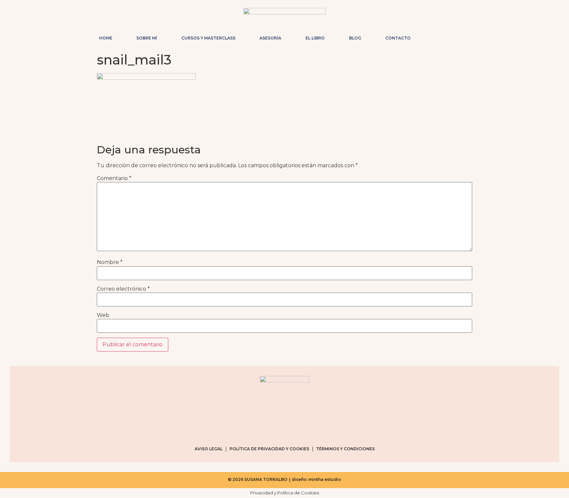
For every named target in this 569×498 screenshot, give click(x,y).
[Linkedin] (468, 36)
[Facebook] (447, 36)
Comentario (114, 178)
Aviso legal (209, 448)
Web (103, 315)
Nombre (109, 262)
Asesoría (270, 38)
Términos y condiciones (345, 448)
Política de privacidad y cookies (269, 448)
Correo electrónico (123, 289)
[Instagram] (437, 36)
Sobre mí (146, 38)
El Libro (315, 38)
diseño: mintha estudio (316, 479)
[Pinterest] (458, 36)
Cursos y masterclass (208, 38)
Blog (355, 38)
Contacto (398, 38)
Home (105, 38)
